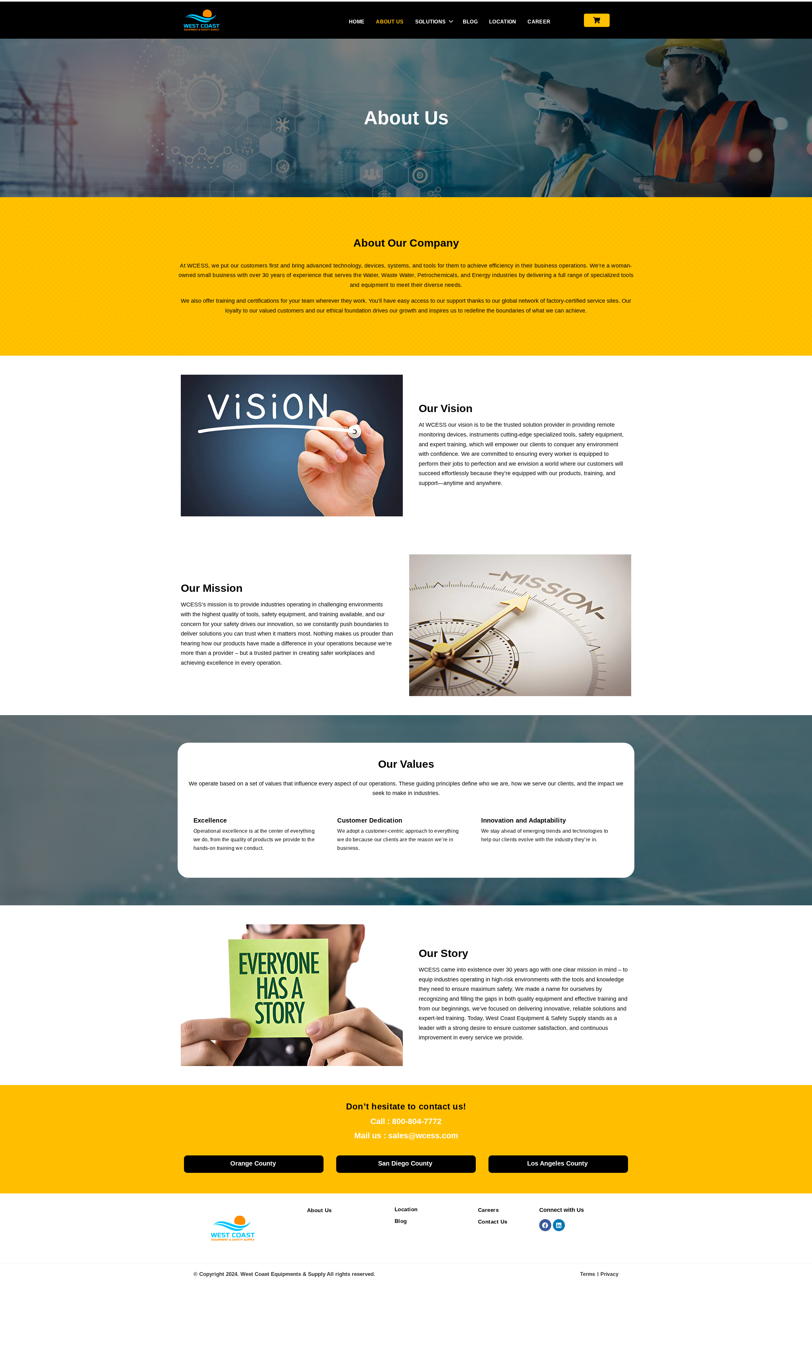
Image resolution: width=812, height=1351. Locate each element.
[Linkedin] (559, 1225)
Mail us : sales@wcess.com (406, 1135)
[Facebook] (545, 1225)
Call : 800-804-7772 (406, 1121)
